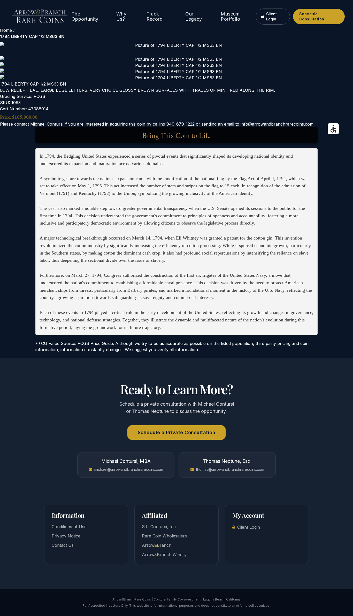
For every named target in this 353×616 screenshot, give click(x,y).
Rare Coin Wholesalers (164, 535)
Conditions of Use (69, 526)
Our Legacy (193, 16)
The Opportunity (85, 16)
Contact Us (63, 545)
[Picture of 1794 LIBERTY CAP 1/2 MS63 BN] (176, 45)
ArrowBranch (156, 545)
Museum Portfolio (230, 16)
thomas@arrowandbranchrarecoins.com (230, 469)
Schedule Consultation (311, 16)
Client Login (271, 16)
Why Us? (121, 16)
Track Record (155, 16)
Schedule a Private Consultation (177, 432)
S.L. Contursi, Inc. (159, 526)
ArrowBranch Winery (164, 554)
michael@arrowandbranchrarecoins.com (128, 469)
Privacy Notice (66, 535)
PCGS (39, 96)
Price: (5, 117)
